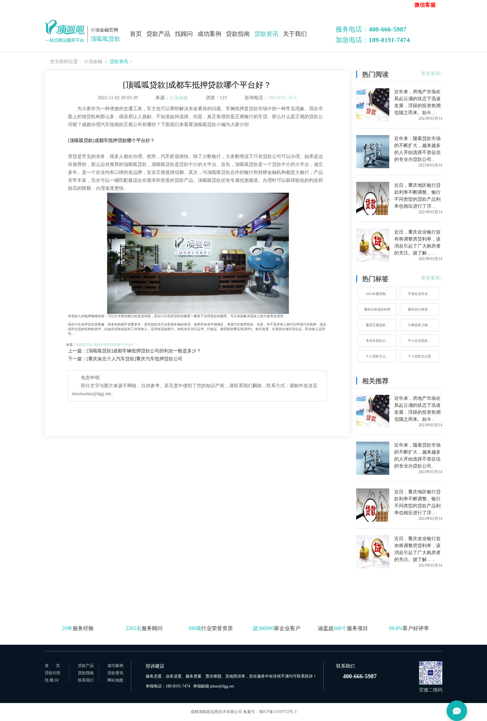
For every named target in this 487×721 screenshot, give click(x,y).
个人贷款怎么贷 (419, 356)
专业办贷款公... (377, 340)
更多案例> (431, 73)
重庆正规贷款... (377, 325)
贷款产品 (158, 34)
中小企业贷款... (419, 340)
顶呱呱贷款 (84, 344)
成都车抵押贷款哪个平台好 (113, 344)
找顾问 (184, 34)
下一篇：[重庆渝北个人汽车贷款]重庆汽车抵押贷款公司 (125, 358)
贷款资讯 (266, 34)
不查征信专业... (419, 294)
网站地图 (115, 680)
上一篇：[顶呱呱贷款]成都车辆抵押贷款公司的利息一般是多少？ (134, 350)
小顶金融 (93, 61)
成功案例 (209, 34)
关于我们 (295, 34)
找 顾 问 (52, 680)
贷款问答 (53, 673)
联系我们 (86, 680)
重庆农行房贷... (419, 309)
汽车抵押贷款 (171, 316)
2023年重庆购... (377, 294)
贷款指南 (238, 34)
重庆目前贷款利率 (377, 309)
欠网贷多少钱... (419, 325)
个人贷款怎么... (377, 356)
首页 (136, 34)
